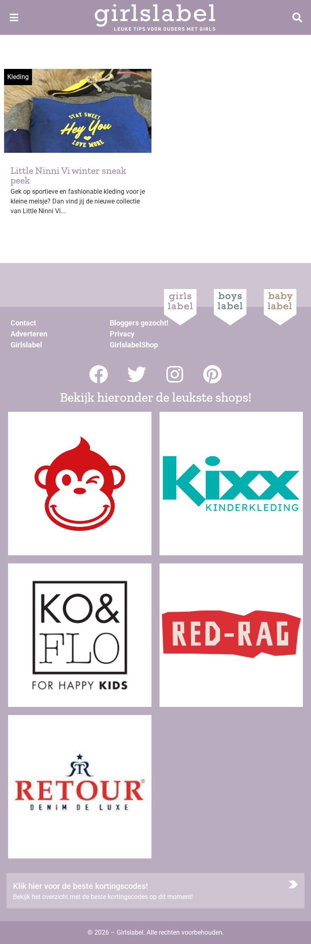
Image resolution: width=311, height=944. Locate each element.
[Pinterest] (212, 374)
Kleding (18, 77)
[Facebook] (98, 374)
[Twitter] (136, 374)
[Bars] (13, 17)
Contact (23, 323)
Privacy (122, 334)
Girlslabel (26, 344)
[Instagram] (174, 374)
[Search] (297, 17)
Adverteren (29, 334)
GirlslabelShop (134, 344)
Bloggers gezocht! (139, 323)
